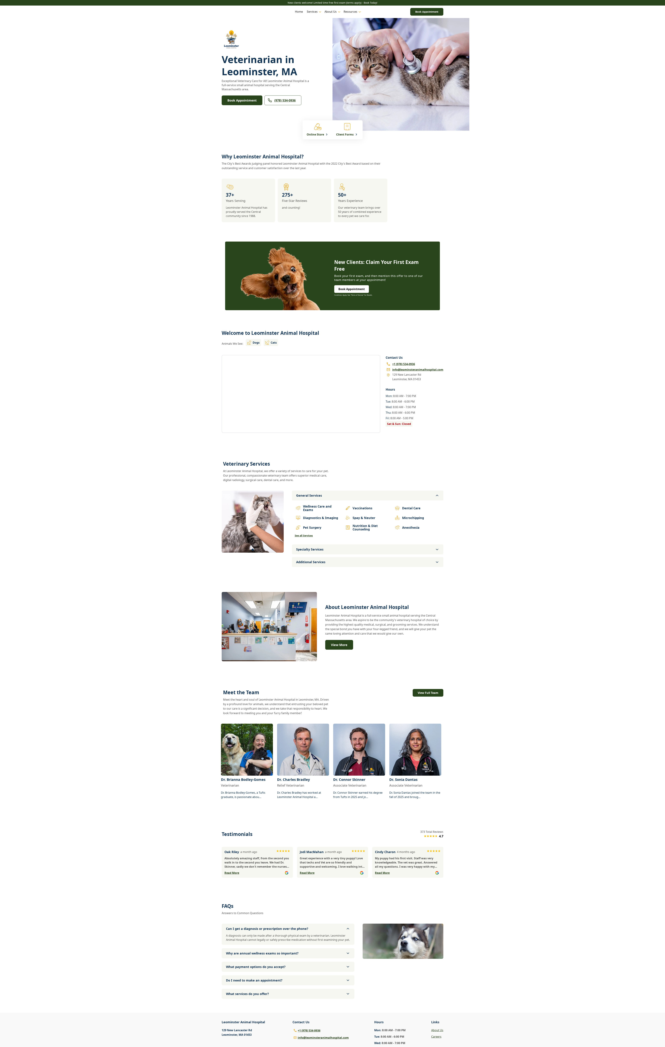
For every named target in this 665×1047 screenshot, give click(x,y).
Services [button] (312, 12)
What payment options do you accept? (256, 967)
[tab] (253, 550)
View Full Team (428, 693)
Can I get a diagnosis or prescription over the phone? (267, 929)
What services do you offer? (247, 994)
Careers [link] (436, 1037)
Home (299, 12)
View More (339, 645)
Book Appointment (426, 11)
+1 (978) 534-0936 (309, 1030)
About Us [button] (331, 12)
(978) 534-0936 (285, 100)
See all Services (304, 535)
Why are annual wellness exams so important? (262, 953)
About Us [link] (437, 1030)
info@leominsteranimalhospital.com (323, 1038)
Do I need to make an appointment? (254, 980)
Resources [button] (350, 12)
